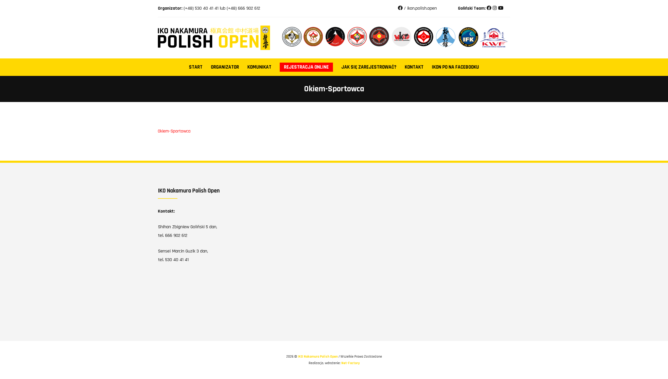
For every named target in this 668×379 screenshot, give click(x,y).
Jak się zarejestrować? (368, 67)
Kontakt (414, 67)
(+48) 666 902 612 (243, 8)
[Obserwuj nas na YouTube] (500, 8)
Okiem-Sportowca (174, 131)
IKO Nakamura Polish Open (318, 356)
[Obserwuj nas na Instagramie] (495, 8)
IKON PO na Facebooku (455, 67)
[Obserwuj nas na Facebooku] (489, 8)
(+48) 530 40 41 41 (201, 8)
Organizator (225, 67)
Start (195, 67)
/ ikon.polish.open (420, 8)
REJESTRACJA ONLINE (306, 67)
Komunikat (259, 67)
